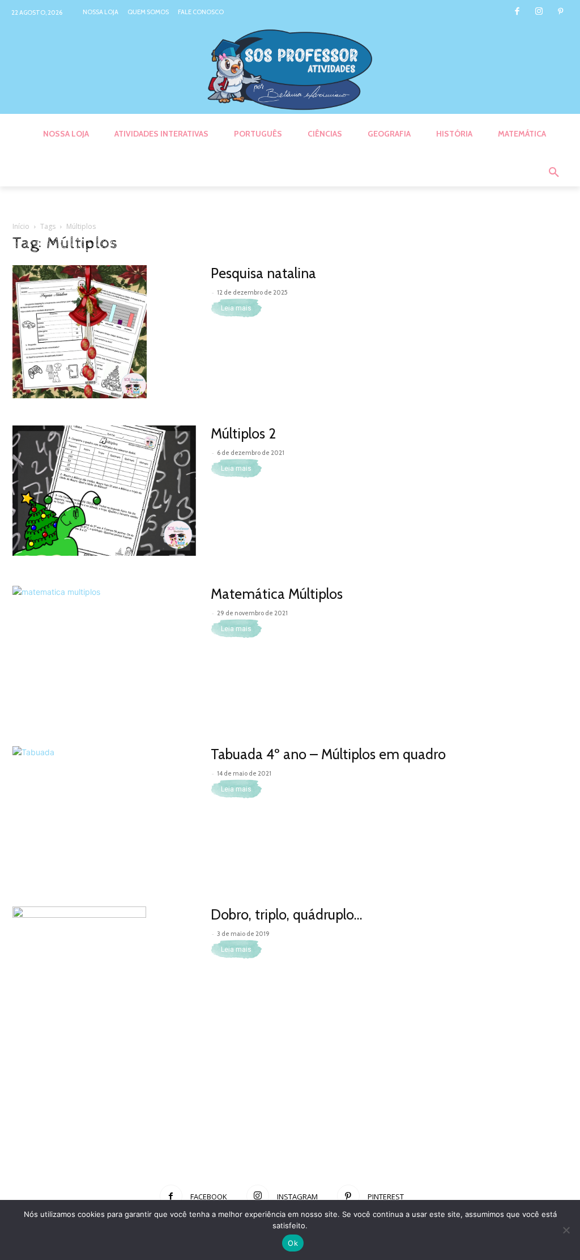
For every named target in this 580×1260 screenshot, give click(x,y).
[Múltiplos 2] (104, 490)
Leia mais (236, 308)
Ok (293, 1243)
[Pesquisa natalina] (79, 331)
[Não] (566, 1230)
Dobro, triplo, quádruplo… (286, 914)
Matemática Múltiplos (277, 593)
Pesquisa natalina (263, 273)
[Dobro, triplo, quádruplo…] (79, 973)
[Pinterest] (560, 12)
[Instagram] (539, 12)
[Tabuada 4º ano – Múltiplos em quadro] (104, 811)
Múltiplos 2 (243, 433)
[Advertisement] (290, 1135)
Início (20, 226)
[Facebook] (517, 12)
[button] (554, 172)
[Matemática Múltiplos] (104, 651)
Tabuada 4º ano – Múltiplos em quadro (328, 754)
